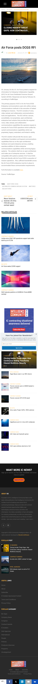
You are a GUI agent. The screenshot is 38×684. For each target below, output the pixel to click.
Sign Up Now (19, 348)
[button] (19, 335)
